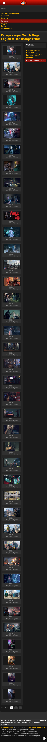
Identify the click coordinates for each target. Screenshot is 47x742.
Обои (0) (29, 58)
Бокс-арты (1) (32, 53)
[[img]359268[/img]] (12, 380)
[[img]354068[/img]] (12, 512)
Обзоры (4, 18)
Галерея (4, 21)
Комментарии (7, 722)
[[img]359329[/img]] (12, 297)
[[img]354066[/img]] (12, 545)
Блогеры (5, 724)
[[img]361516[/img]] (12, 215)
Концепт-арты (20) (34, 55)
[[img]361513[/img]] (12, 264)
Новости (5, 16)
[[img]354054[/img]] (12, 660)
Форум (17, 722)
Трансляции (6, 28)
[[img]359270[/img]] (12, 347)
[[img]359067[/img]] (12, 495)
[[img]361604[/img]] (12, 133)
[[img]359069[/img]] (12, 462)
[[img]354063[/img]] (12, 594)
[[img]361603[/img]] (12, 149)
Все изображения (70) (35, 60)
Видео (4, 24)
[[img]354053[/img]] (12, 677)
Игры (12, 720)
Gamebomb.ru (7, 728)
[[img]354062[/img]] (12, 611)
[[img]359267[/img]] (12, 396)
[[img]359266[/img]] (12, 413)
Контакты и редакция (35, 728)
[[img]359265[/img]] (12, 429)
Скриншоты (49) (33, 50)
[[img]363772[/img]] (12, 67)
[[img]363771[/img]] (12, 83)
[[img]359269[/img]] (12, 363)
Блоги (3, 26)
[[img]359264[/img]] (12, 446)
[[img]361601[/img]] (12, 182)
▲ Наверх (41, 720)
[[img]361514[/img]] (12, 248)
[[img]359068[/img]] (12, 479)
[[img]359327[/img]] (12, 330)
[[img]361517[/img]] (12, 199)
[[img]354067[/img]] (12, 528)
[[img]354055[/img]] (12, 644)
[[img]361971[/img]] (12, 100)
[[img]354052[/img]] (12, 694)
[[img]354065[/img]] (12, 561)
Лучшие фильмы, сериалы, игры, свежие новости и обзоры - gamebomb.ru (23, 2)
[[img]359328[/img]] (12, 314)
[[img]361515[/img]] (12, 232)
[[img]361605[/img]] (12, 116)
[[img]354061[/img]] (12, 627)
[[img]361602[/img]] (12, 166)
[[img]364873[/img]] (12, 50)
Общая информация (10, 13)
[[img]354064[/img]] (12, 578)
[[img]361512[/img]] (12, 281)
